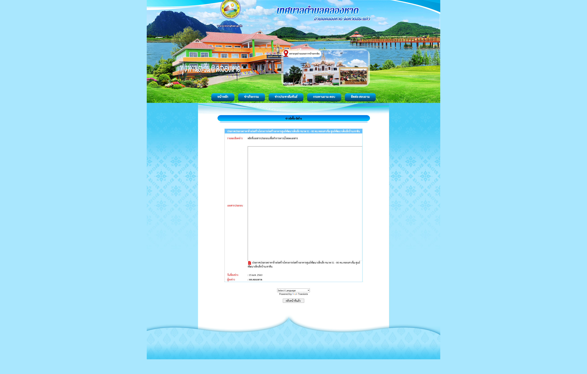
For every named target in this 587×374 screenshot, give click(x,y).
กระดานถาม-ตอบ (324, 97)
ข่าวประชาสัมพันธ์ (286, 97)
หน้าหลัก (222, 97)
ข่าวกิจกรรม (251, 97)
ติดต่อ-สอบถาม (360, 97)
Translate (303, 293)
